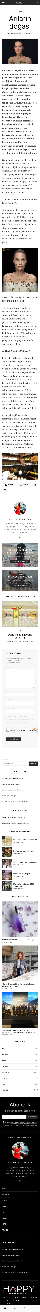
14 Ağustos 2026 (18, 864)
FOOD (4, 1078)
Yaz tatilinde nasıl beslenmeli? (12, 790)
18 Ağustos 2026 (28, 641)
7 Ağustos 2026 (7, 1034)
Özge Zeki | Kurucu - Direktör (20, 1162)
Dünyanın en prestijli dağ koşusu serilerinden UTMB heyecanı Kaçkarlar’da (18, 1031)
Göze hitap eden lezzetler (11, 823)
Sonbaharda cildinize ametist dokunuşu (18, 939)
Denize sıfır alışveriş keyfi (11, 784)
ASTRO (5, 1055)
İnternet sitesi (10, 708)
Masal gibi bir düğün (9, 796)
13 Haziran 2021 (28, 33)
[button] (15, 645)
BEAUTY (5, 1061)
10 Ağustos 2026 (18, 876)
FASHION (20, 547)
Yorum (8, 667)
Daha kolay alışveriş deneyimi (20, 636)
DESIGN (5, 1066)
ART (3, 1049)
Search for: (6, 759)
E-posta (9, 699)
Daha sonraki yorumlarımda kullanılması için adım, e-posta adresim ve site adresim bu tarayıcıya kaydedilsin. (19, 719)
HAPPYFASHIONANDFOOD (14, 33)
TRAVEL (5, 1090)
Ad (7, 691)
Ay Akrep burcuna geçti (10, 817)
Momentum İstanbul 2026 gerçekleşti (15, 801)
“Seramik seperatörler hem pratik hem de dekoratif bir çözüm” (18, 985)
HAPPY (20, 11)
